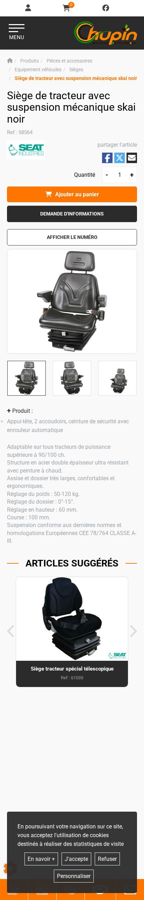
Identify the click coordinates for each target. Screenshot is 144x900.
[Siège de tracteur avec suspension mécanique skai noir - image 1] (26, 378)
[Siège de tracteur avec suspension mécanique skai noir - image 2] (72, 378)
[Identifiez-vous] (28, 8)
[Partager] (132, 158)
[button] (76, 78)
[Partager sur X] (119, 158)
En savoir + (41, 859)
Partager (107, 158)
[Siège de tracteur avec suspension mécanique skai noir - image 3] (117, 378)
